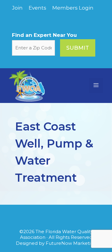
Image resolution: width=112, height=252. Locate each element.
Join (17, 8)
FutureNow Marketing (71, 243)
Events (37, 8)
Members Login (72, 8)
